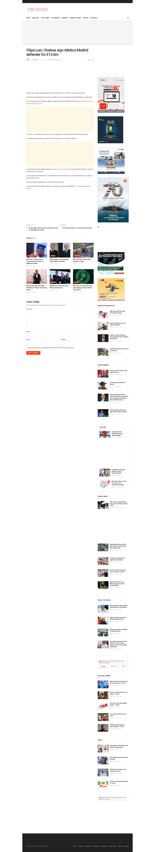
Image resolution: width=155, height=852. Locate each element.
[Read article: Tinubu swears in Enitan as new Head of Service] (103, 373)
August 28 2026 (31, 265)
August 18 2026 (115, 353)
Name (28, 331)
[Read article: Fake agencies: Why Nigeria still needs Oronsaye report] (103, 748)
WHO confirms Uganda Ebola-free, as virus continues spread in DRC (118, 503)
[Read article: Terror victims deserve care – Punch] (103, 717)
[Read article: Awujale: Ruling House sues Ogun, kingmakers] (103, 326)
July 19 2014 (44, 59)
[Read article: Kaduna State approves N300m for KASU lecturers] (103, 632)
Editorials (94, 18)
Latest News (45, 18)
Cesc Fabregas (79, 186)
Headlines (35, 18)
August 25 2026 (115, 327)
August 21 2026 (78, 292)
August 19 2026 (115, 386)
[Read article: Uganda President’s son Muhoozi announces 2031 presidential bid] (103, 585)
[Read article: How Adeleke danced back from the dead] (103, 760)
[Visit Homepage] (37, 9)
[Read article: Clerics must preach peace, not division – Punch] (103, 695)
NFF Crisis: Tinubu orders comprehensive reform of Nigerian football (35, 261)
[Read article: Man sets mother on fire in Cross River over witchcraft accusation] (104, 484)
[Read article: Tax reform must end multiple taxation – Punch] (103, 706)
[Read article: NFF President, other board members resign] (83, 250)
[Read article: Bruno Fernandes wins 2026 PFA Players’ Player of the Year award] (36, 276)
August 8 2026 (114, 402)
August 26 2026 (31, 292)
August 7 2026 (114, 414)
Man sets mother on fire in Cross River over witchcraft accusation (119, 483)
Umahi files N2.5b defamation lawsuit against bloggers (117, 433)
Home (28, 18)
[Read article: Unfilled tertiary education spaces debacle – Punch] (103, 728)
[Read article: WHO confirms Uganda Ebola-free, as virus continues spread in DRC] (103, 505)
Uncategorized (57, 59)
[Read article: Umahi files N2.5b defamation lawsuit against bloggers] (104, 435)
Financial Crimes (75, 18)
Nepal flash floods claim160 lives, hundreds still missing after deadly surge (118, 546)
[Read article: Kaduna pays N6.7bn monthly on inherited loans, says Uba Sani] (103, 608)
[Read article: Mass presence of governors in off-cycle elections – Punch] (103, 684)
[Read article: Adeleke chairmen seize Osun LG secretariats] (103, 352)
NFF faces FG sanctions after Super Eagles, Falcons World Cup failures (82, 288)
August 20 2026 (116, 487)
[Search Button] (128, 18)
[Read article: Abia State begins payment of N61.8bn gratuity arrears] (103, 620)
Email (28, 339)
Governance (55, 18)
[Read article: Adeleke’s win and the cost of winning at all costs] (103, 772)
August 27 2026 (78, 263)
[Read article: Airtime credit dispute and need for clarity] (103, 784)
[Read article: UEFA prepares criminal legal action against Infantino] (60, 250)
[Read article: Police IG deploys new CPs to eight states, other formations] (103, 413)
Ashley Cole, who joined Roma (61, 169)
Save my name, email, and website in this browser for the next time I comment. (51, 347)
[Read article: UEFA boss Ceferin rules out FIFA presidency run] (60, 276)
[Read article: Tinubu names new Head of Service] (103, 385)
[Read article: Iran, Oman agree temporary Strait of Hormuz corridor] (103, 573)
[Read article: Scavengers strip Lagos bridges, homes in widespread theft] (104, 472)
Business (65, 18)
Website (63, 339)
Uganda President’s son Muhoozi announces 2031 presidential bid (117, 583)
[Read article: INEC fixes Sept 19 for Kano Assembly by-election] (103, 314)
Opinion (85, 18)
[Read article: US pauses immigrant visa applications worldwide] (103, 561)
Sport (50, 59)
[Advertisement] (77, 32)
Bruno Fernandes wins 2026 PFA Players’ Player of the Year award (36, 288)
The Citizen (35, 59)
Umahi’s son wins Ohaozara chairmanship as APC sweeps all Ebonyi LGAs (119, 336)
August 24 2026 (55, 290)
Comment (29, 309)
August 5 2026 (114, 785)
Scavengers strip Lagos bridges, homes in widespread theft (118, 471)
